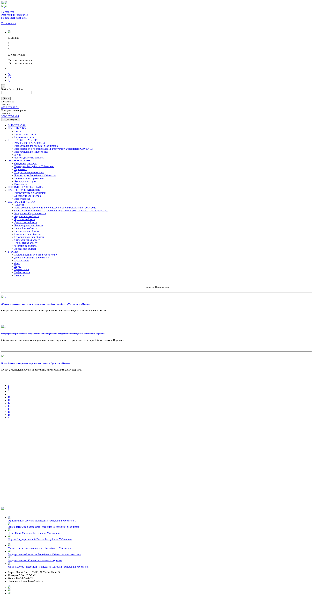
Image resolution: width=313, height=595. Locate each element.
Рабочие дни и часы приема (29, 142)
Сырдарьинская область (27, 240)
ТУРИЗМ (13, 251)
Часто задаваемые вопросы (29, 157)
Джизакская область (25, 222)
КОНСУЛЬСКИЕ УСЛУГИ (23, 140)
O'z (9, 74)
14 (9, 408)
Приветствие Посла (25, 134)
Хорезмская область (25, 248)
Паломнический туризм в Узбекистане (35, 254)
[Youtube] (9, 590)
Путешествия (21, 260)
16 (9, 414)
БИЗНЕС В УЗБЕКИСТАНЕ (24, 190)
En (9, 77)
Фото (17, 263)
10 (9, 397)
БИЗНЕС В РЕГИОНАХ (21, 201)
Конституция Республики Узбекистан (35, 175)
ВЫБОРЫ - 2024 (17, 125)
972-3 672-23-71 (10, 107)
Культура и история (25, 181)
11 (9, 400)
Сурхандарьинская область (29, 237)
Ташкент (19, 204)
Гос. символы (8, 23)
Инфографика (22, 198)
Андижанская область (26, 216)
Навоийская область (25, 228)
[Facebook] (9, 587)
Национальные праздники (29, 178)
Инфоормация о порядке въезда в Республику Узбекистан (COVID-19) (53, 148)
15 (9, 411)
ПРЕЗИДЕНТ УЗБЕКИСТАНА (25, 187)
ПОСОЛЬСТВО (17, 128)
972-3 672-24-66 (10, 116)
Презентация (21, 269)
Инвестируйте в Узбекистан (30, 192)
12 (9, 403)
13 (9, 406)
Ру (9, 80)
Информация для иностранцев (31, 151)
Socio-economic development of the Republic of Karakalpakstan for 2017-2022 (55, 207)
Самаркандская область (27, 234)
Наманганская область (26, 231)
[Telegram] (9, 593)
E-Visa (17, 154)
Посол (17, 131)
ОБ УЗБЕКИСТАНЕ (19, 160)
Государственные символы (29, 172)
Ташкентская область (26, 242)
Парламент (20, 169)
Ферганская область (25, 245)
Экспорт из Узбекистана (27, 195)
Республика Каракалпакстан (30, 213)
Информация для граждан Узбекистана (36, 145)
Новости (19, 275)
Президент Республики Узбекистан (34, 166)
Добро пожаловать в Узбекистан (32, 257)
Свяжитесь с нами (24, 137)
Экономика (20, 184)
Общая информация (25, 163)
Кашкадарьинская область (28, 225)
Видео (17, 266)
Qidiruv (6, 98)
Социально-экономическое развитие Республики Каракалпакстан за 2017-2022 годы (61, 210)
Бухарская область (24, 219)
